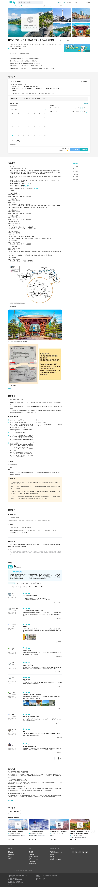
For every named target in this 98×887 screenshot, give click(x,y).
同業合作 (52, 854)
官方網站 (27, 183)
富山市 (20, 46)
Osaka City (25, 46)
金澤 (24, 6)
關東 (25, 44)
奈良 (53, 44)
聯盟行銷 (52, 856)
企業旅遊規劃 (32, 861)
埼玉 (60, 44)
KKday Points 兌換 (33, 859)
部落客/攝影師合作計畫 (55, 859)
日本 (13, 6)
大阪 (46, 44)
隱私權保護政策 (11, 854)
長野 (40, 44)
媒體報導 (10, 858)
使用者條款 (10, 852)
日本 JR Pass (30, 6)
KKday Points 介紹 (33, 856)
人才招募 (52, 858)
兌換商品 (31, 858)
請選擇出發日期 (13, 105)
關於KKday (10, 851)
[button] (12, 48)
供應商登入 (52, 851)
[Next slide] (92, 831)
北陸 (16, 6)
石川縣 (20, 6)
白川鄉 (15, 46)
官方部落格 (31, 854)
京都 (50, 44)
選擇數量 (52, 105)
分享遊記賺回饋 (32, 863)
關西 (22, 44)
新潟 (43, 44)
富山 (33, 44)
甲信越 (18, 44)
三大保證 (31, 851)
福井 (36, 44)
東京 (56, 44)
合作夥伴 (31, 852)
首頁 (9, 6)
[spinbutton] (84, 108)
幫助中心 (10, 856)
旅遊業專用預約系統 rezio (56, 852)
